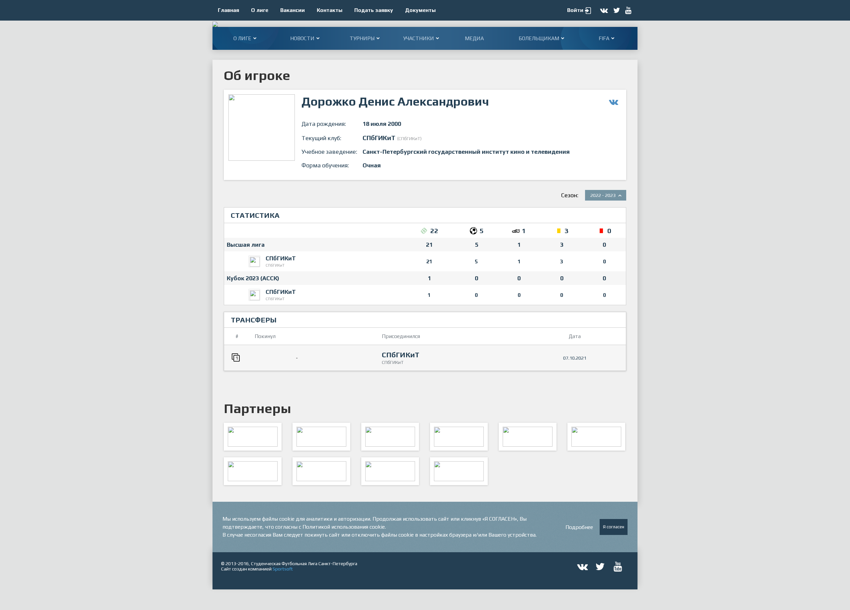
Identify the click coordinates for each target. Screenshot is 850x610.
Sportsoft (283, 568)
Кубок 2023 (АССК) (253, 278)
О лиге (259, 10)
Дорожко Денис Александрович (395, 101)
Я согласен (613, 526)
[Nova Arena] (390, 437)
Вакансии (292, 10)
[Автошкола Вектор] (596, 437)
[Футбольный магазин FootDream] (253, 471)
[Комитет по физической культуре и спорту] (253, 437)
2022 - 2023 (603, 195)
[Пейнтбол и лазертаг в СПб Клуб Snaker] (321, 471)
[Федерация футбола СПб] (321, 437)
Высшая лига (246, 244)
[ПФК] (459, 437)
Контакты (329, 10)
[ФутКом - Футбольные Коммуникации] (459, 471)
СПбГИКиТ (281, 258)
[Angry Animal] (527, 437)
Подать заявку (373, 10)
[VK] (390, 471)
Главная (228, 10)
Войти (575, 10)
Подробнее (579, 527)
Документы (420, 10)
